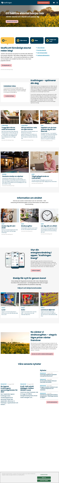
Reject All (44, 477)
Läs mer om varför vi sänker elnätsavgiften (42, 354)
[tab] (7, 40)
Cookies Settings (9, 96)
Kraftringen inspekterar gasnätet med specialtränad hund (48, 375)
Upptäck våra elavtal (12, 21)
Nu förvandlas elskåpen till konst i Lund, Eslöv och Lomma (48, 381)
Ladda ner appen (36, 270)
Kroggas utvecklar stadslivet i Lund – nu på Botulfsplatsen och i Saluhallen (49, 388)
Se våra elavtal (41, 50)
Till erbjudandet (6, 65)
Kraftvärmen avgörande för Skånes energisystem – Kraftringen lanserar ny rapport (49, 396)
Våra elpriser (41, 48)
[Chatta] (54, 3)
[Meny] (57, 3)
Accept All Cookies (44, 480)
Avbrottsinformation (43, 2)
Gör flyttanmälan (42, 53)
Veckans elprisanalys (43, 55)
